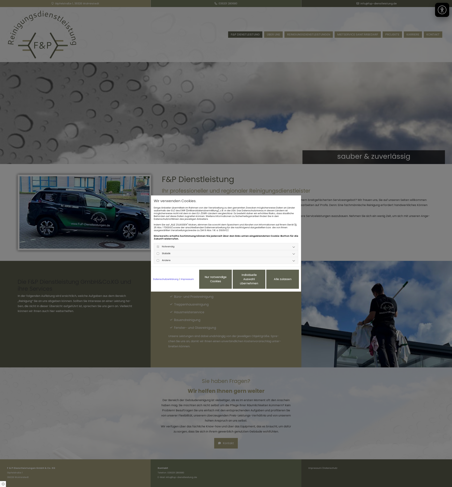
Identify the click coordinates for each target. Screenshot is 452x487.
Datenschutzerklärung (166, 279)
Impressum (187, 279)
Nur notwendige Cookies (216, 279)
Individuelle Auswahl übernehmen (249, 279)
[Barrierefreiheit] (442, 10)
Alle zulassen (283, 279)
